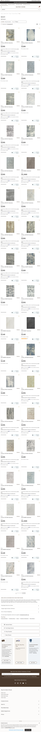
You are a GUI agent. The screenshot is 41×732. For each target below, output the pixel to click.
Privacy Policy (34, 676)
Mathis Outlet (3, 697)
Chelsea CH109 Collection (27, 106)
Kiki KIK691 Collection (26, 170)
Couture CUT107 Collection (27, 203)
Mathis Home (3, 692)
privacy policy (12, 727)
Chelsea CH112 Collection (27, 139)
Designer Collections (24, 618)
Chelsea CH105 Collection (6, 299)
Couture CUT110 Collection (7, 170)
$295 (3, 46)
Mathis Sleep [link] (19, 4)
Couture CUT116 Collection (7, 485)
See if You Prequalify (6, 662)
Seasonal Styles (8, 624)
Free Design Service (9, 628)
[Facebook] (15, 683)
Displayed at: (7, 24)
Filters (17, 21)
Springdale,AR (10, 24)
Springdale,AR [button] (7, 0)
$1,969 (24, 174)
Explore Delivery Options (36, 0)
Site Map (20, 721)
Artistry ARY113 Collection (27, 75)
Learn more (35, 652)
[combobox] (20, 9)
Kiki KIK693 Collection (6, 330)
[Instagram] (18, 683)
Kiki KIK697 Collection (26, 330)
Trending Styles (12, 618)
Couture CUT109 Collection (7, 517)
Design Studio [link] (11, 4)
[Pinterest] (20, 683)
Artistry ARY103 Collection (27, 234)
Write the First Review (3, 56)
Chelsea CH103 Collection (6, 75)
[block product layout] (39, 24)
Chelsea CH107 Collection (27, 267)
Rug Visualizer (8, 631)
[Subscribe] (38, 674)
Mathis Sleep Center (4, 696)
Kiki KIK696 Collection (26, 517)
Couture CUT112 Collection (27, 299)
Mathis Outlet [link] (26, 4)
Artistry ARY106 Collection (7, 267)
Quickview (18, 41)
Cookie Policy (8, 727)
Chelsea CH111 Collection (6, 389)
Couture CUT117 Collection (7, 139)
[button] (1, 7)
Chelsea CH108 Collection (6, 576)
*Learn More (7, 656)
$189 (23, 46)
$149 (3, 334)
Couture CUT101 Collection (27, 421)
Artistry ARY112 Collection (7, 106)
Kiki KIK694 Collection (6, 549)
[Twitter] (26, 683)
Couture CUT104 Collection (27, 576)
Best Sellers (32, 618)
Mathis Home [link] (4, 4)
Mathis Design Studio (4, 694)
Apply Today (6, 660)
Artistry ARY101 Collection (7, 43)
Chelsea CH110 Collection (27, 549)
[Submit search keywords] (38, 9)
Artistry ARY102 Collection (7, 234)
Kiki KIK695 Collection (6, 357)
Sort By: (3, 21)
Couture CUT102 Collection (7, 453)
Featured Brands (4, 618)
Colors (17, 618)
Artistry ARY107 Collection (7, 203)
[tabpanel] (20, 305)
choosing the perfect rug (24, 614)
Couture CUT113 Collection (7, 421)
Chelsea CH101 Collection (27, 43)
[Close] (39, 723)
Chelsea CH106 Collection (27, 453)
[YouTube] (23, 683)
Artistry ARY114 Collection (27, 389)
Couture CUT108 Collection (27, 485)
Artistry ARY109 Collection (27, 357)
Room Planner (8, 635)
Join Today (33, 662)
